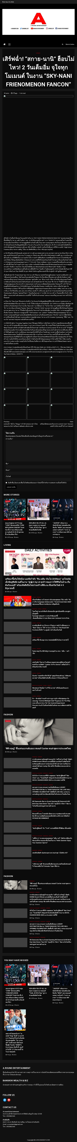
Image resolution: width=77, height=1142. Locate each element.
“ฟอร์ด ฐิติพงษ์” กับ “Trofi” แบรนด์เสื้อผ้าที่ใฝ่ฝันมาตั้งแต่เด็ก (51, 828)
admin (7, 93)
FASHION (34, 609)
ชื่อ (7, 463)
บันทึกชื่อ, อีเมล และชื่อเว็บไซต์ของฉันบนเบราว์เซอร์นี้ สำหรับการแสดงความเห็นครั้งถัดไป (37, 482)
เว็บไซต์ (8, 476)
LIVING (7, 551)
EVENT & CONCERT (37, 685)
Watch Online (70, 44)
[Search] (62, 44)
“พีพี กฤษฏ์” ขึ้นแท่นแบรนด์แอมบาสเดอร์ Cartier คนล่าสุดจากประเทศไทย (38, 748)
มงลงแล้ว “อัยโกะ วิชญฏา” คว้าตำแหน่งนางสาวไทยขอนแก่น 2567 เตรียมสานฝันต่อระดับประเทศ (21, 424)
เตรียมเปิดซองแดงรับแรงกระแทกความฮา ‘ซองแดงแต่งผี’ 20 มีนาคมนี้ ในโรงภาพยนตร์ (56, 424)
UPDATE (38, 53)
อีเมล (8, 470)
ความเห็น (9, 439)
